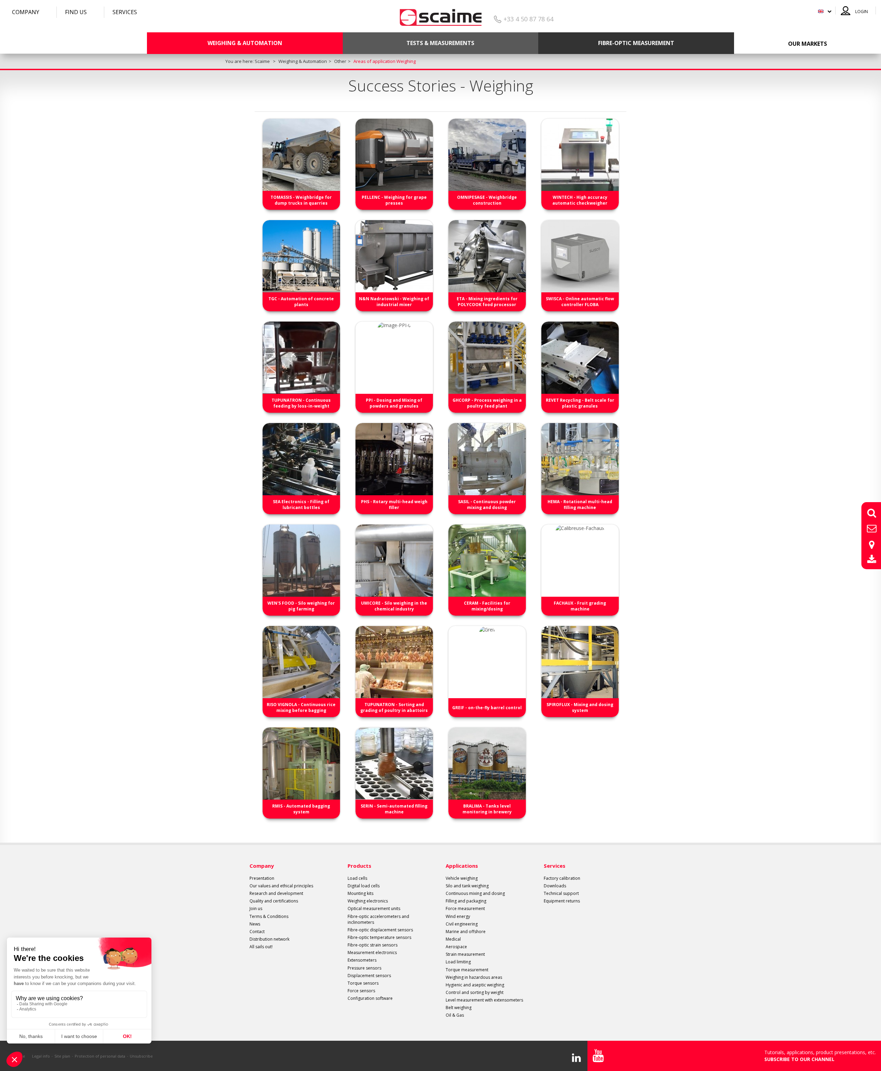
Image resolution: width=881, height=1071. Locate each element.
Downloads (555, 886)
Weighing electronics (368, 901)
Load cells (357, 878)
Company (25, 12)
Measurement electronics (372, 952)
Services (125, 12)
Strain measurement (465, 954)
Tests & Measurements (440, 43)
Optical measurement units (374, 908)
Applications (462, 865)
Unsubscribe (141, 1056)
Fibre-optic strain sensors (372, 945)
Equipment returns (562, 901)
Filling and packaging (466, 901)
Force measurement (465, 908)
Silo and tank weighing (467, 886)
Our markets (807, 43)
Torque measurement (467, 970)
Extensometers (362, 960)
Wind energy (458, 916)
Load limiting (458, 962)
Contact (257, 931)
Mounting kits (360, 893)
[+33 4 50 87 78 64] (440, 15)
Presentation (262, 878)
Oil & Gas (455, 1015)
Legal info (41, 1056)
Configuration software (370, 998)
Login (861, 11)
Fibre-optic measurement (636, 43)
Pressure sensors (364, 968)
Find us (76, 12)
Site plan (62, 1056)
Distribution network (269, 939)
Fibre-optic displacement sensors (380, 930)
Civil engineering (462, 924)
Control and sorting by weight (474, 992)
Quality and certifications (274, 901)
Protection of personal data (100, 1056)
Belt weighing (458, 1007)
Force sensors (361, 991)
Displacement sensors (369, 975)
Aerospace (456, 947)
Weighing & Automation (245, 43)
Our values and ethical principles (281, 886)
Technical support (561, 893)
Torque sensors (363, 983)
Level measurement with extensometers (484, 1000)
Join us (256, 908)
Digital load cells (364, 886)
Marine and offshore (466, 931)
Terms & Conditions (269, 916)
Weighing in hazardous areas (474, 977)
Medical (453, 939)
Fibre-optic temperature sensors (379, 937)
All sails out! (261, 947)
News (255, 924)
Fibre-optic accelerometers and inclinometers (378, 919)
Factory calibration (562, 878)
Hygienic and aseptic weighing (475, 985)
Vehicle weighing (462, 878)
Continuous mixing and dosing (475, 893)
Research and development (276, 893)
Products (359, 865)
